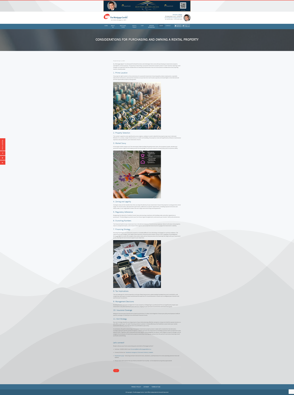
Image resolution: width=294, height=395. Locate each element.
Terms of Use (156, 387)
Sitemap (146, 387)
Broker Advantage (151, 26)
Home (106, 25)
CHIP (142, 25)
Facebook (128, 352)
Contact (168, 25)
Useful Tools (134, 26)
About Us (113, 26)
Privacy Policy (136, 387)
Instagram (134, 352)
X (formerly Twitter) (142, 352)
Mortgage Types (123, 26)
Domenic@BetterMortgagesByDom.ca (141, 349)
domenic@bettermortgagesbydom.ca (173, 17)
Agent (161, 25)
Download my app (119, 355)
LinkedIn (151, 352)
